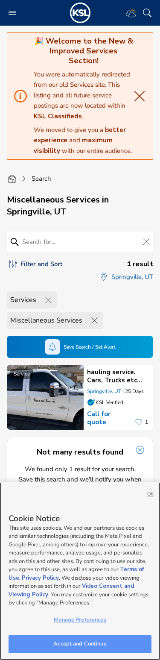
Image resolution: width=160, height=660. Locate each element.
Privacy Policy (40, 578)
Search (41, 178)
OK (150, 494)
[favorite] (138, 422)
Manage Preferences (80, 620)
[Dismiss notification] (140, 450)
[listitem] (80, 397)
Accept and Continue (79, 644)
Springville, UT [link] (104, 391)
